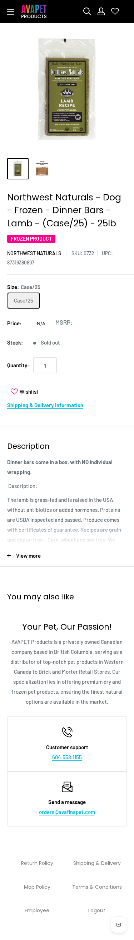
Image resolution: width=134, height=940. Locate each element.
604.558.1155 (67, 757)
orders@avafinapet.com (67, 812)
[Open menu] (10, 12)
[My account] (101, 11)
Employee (37, 910)
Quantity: (18, 365)
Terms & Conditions (97, 887)
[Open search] (87, 11)
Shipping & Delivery (97, 863)
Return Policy (37, 863)
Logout (96, 910)
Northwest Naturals (34, 253)
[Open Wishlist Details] (115, 11)
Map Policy (37, 887)
